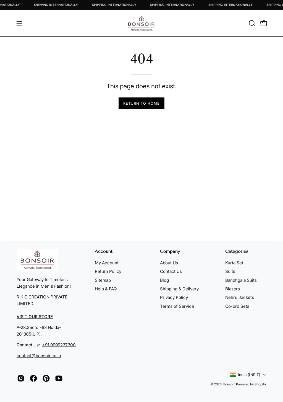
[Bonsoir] (141, 23)
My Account (107, 263)
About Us (169, 263)
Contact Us (171, 271)
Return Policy (108, 271)
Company (170, 251)
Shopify (260, 384)
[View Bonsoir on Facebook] (33, 378)
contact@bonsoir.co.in (39, 355)
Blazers (232, 289)
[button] (251, 23)
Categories (236, 251)
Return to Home (141, 103)
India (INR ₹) (249, 374)
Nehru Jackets (239, 297)
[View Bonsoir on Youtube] (59, 378)
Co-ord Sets (237, 306)
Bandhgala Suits (241, 280)
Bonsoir (228, 384)
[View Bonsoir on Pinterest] (46, 378)
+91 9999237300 (59, 344)
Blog (164, 280)
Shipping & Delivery (179, 289)
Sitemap (103, 280)
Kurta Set (234, 263)
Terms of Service (177, 306)
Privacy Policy (174, 297)
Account (103, 251)
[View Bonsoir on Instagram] (21, 378)
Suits (230, 271)
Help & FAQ (106, 289)
